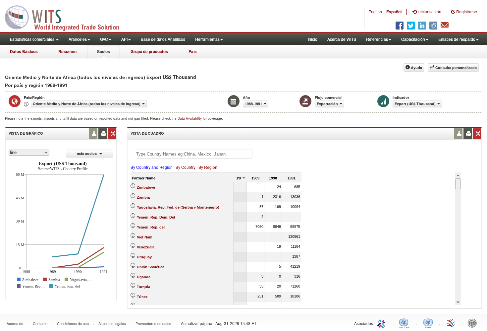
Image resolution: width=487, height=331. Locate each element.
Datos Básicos (24, 51)
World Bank (473, 322)
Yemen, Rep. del (151, 227)
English (375, 11)
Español (394, 12)
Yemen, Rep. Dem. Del (156, 217)
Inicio (312, 39)
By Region (207, 167)
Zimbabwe (146, 187)
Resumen (67, 51)
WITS (66, 16)
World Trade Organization (451, 322)
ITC (382, 322)
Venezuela (145, 247)
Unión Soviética (150, 267)
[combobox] (29, 153)
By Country (185, 167)
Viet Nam (144, 237)
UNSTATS (428, 322)
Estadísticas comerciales (32, 39)
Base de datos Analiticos (163, 39)
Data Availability (190, 118)
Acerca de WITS (341, 39)
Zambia (143, 197)
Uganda (143, 277)
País (193, 51)
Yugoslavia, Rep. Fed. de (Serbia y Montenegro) (178, 207)
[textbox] (194, 154)
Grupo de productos (149, 51)
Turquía (143, 287)
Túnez (142, 297)
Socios (103, 51)
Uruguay (144, 257)
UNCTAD (405, 322)
